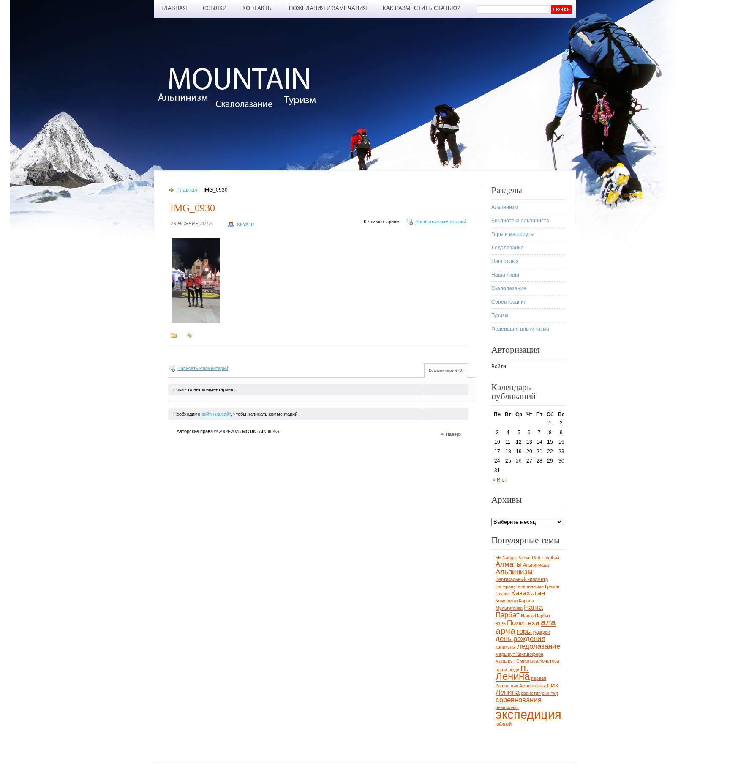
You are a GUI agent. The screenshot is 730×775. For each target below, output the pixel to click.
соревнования (519, 700)
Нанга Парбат (519, 611)
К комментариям (382, 221)
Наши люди (505, 275)
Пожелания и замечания (328, 8)
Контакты (257, 8)
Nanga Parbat (516, 557)
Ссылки (214, 8)
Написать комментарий (440, 221)
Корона (526, 600)
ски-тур (550, 693)
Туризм (499, 315)
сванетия (531, 693)
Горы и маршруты (512, 234)
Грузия (503, 593)
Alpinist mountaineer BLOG (241, 87)
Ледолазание (507, 248)
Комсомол (507, 600)
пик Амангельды (528, 685)
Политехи (523, 623)
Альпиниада (536, 564)
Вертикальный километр (522, 579)
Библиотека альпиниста (520, 221)
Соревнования (509, 302)
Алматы (509, 564)
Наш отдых (504, 261)
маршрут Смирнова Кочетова (527, 660)
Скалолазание (508, 288)
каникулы (506, 646)
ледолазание (538, 646)
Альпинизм (504, 207)
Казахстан (528, 593)
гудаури (541, 632)
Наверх (454, 434)
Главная (174, 8)
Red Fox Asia (545, 557)
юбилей (504, 723)
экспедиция (528, 714)
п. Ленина (513, 672)
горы (524, 631)
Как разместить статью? (421, 8)
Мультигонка (509, 608)
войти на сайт (216, 413)
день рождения (520, 639)
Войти (498, 367)
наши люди (507, 669)
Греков (552, 586)
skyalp (245, 224)
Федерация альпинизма (520, 329)
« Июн (500, 480)
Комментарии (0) (446, 370)
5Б (498, 557)
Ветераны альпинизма (520, 586)
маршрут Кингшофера (519, 654)
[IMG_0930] (196, 323)
